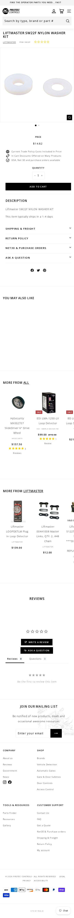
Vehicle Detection (47, 764)
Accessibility (41, 880)
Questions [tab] (35, 658)
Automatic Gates (46, 770)
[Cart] (62, 11)
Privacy (27, 880)
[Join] (56, 733)
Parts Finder (10, 812)
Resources (9, 819)
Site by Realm (37, 911)
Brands (41, 758)
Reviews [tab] (12, 658)
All (26, 383)
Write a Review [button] (39, 642)
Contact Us (43, 812)
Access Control (45, 789)
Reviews (7, 764)
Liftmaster (9, 42)
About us (8, 758)
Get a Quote (44, 825)
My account (43, 850)
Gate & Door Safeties (49, 776)
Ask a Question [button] (38, 650)
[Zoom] (69, 117)
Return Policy (17, 238)
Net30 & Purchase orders (26, 248)
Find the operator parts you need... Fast (35, 2)
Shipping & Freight (20, 228)
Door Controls (45, 783)
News (6, 776)
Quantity (38, 167)
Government (10, 770)
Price (38, 137)
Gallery (7, 825)
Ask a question (18, 257)
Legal (62, 876)
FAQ (39, 819)
